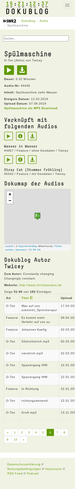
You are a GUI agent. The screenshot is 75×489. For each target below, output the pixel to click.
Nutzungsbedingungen (24, 468)
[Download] (23, 71)
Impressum (53, 468)
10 (16, 439)
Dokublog (28, 20)
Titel (25, 298)
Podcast (33, 473)
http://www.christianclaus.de (40, 285)
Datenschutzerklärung (23, 464)
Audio (44, 20)
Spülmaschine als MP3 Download (31, 108)
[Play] (10, 71)
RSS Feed (14, 473)
